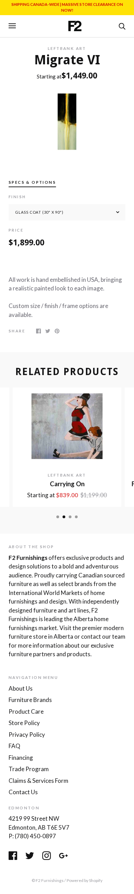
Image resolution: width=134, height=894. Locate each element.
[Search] (122, 25)
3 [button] (70, 516)
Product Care (26, 711)
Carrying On (67, 484)
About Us (21, 688)
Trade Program (29, 769)
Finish (17, 196)
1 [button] (57, 516)
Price (16, 230)
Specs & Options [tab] (32, 182)
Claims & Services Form (38, 780)
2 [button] (64, 516)
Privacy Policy (27, 734)
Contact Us (23, 792)
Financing (21, 757)
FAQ (14, 745)
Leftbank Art (67, 48)
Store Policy (24, 722)
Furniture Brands (30, 699)
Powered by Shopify (84, 880)
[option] (67, 121)
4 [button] (76, 516)
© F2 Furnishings (48, 880)
